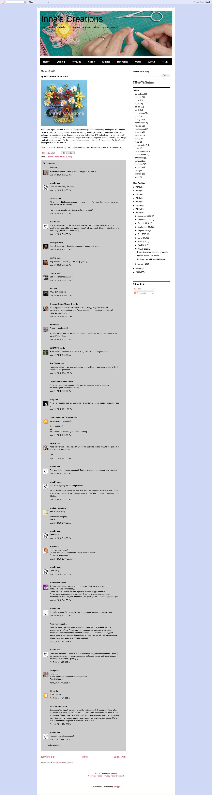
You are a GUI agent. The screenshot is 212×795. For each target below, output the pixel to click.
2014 (138, 198)
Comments (141, 293)
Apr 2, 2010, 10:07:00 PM (60, 641)
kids (136, 139)
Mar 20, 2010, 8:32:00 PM (60, 391)
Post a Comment (54, 745)
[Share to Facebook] (71, 153)
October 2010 (144, 223)
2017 (138, 194)
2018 (138, 191)
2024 (138, 187)
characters (139, 113)
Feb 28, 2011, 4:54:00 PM (60, 724)
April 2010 (142, 245)
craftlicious (55, 508)
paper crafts (60, 157)
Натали (53, 273)
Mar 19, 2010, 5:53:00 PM (60, 280)
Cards (91, 62)
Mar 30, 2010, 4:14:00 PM (60, 616)
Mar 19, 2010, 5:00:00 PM (60, 234)
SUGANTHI (54, 348)
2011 (138, 209)
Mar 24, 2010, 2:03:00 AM (60, 523)
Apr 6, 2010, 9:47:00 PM (60, 683)
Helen (52, 325)
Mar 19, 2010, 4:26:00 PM (60, 190)
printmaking (140, 158)
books (137, 104)
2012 (138, 205)
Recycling (122, 62)
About (151, 62)
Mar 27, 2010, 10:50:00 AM (61, 559)
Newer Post (48, 756)
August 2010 (143, 231)
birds (137, 100)
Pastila (53, 546)
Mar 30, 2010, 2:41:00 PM (60, 600)
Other (138, 62)
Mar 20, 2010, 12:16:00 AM (61, 316)
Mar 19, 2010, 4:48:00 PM (60, 213)
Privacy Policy (110, 776)
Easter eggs (140, 123)
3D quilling (139, 94)
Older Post (120, 756)
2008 (138, 272)
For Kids (76, 62)
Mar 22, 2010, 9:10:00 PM (60, 474)
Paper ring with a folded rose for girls (152, 252)
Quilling (61, 62)
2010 (138, 213)
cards (137, 110)
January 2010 (144, 264)
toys (137, 171)
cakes (137, 107)
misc (137, 142)
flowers (51, 157)
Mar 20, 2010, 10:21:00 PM (61, 409)
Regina (53, 443)
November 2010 (145, 220)
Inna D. (53, 183)
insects (138, 132)
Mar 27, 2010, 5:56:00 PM (60, 574)
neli (51, 289)
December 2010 (145, 216)
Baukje (53, 670)
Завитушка (55, 242)
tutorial (108, 140)
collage (138, 119)
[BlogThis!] (65, 153)
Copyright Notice (95, 776)
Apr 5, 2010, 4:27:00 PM (60, 662)
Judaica (106, 62)
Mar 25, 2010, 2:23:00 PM (60, 538)
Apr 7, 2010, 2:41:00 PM (60, 698)
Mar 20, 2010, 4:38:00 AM (60, 340)
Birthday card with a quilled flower (151, 259)
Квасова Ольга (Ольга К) (61, 304)
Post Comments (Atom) (63, 762)
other (137, 148)
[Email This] (62, 153)
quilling (69, 157)
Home (46, 62)
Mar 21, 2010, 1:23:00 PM (60, 435)
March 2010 (143, 249)
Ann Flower (55, 363)
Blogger (117, 787)
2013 (138, 202)
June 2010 (142, 238)
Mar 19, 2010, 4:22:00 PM (60, 175)
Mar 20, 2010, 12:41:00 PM (61, 373)
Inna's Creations (72, 19)
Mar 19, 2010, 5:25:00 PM (60, 250)
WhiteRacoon (56, 583)
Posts (139, 289)
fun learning (140, 129)
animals (138, 97)
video (137, 177)
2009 (138, 269)
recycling (138, 164)
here (112, 493)
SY (51, 691)
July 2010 (142, 234)
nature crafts (140, 145)
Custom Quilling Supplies (61, 417)
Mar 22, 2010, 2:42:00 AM (60, 458)
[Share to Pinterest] (73, 153)
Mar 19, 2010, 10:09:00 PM (61, 296)
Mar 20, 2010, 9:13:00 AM (60, 355)
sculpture (139, 167)
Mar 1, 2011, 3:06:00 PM (60, 739)
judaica (138, 135)
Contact (120, 776)
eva (51, 168)
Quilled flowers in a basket (148, 256)
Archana (53, 198)
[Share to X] (68, 153)
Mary (52, 399)
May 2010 (142, 241)
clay (136, 116)
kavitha (53, 258)
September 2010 (145, 227)
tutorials (138, 174)
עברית (165, 62)
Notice (147, 81)
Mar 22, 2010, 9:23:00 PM (60, 500)
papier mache (140, 155)
